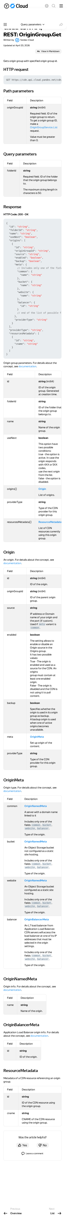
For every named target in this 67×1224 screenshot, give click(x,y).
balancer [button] (42, 828)
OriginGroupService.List (44, 127)
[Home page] (16, 6)
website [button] (30, 828)
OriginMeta (37, 736)
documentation (27, 366)
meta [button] (42, 624)
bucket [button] (47, 825)
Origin (42, 488)
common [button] (35, 627)
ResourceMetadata (50, 522)
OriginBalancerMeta (36, 919)
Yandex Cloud (27, 40)
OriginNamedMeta (35, 806)
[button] (47, 6)
